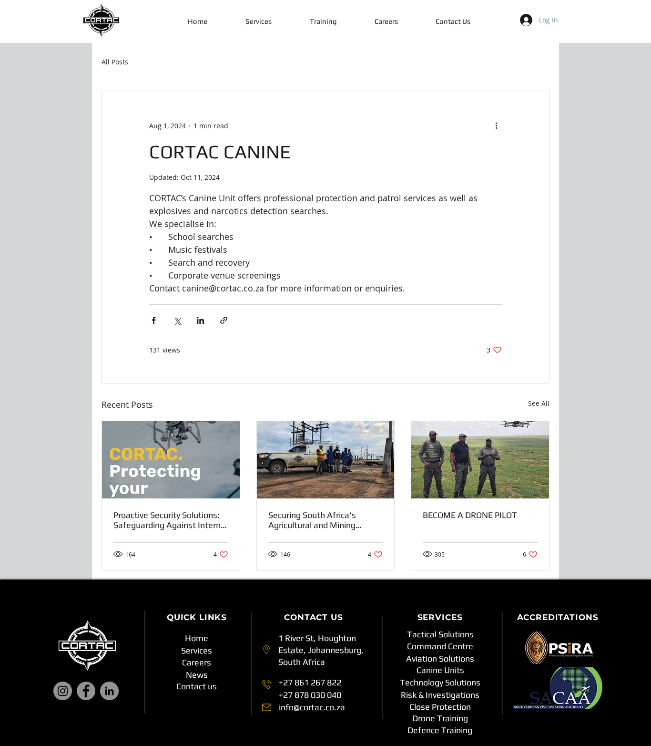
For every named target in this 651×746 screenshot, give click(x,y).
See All (538, 403)
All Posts (115, 61)
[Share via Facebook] (153, 320)
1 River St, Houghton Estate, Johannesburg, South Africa (321, 650)
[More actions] (496, 125)
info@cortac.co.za (312, 707)
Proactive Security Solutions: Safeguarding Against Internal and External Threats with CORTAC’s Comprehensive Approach (170, 520)
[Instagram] (62, 691)
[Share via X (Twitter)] (177, 320)
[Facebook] (86, 691)
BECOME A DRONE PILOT (470, 515)
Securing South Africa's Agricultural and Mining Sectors (312, 520)
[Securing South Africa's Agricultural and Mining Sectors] (326, 459)
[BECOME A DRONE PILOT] (480, 459)
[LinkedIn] (109, 691)
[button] (258, 21)
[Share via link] (223, 320)
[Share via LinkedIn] (200, 320)
